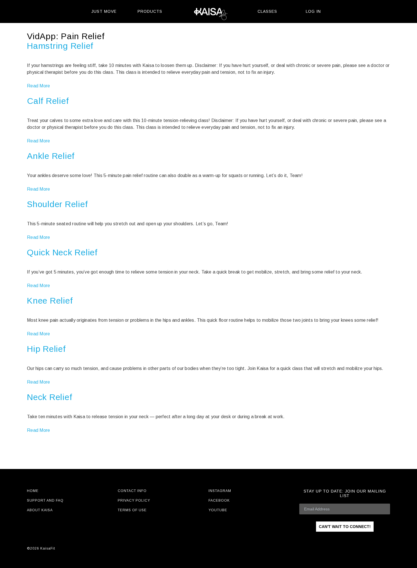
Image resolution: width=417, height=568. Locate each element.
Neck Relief (49, 397)
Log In (313, 11)
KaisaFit (208, 11)
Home (33, 491)
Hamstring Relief (60, 46)
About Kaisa (40, 510)
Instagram (219, 491)
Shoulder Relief (57, 204)
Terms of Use (132, 510)
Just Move (104, 11)
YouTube (217, 510)
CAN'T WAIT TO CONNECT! (345, 526)
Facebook (219, 500)
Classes (267, 11)
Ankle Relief (51, 156)
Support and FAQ (45, 500)
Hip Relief (46, 349)
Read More (38, 85)
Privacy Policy (134, 500)
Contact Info (132, 491)
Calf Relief (48, 101)
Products (150, 11)
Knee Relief (50, 300)
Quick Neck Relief (62, 252)
